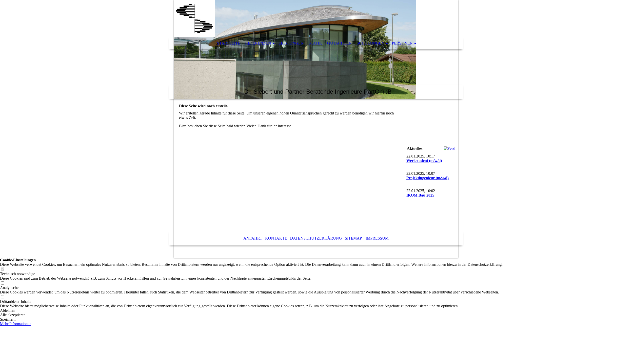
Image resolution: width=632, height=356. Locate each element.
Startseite (228, 43)
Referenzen (258, 43)
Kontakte (276, 238)
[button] (251, 310)
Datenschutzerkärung (316, 238)
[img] (316, 49)
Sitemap (353, 238)
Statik (315, 43)
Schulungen (370, 43)
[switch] (2, 269)
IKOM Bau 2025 (420, 195)
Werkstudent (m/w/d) (424, 160)
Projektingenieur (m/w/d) (427, 178)
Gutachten (339, 43)
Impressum (377, 238)
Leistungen (291, 43)
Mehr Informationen (15, 324)
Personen (402, 43)
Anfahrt (252, 238)
